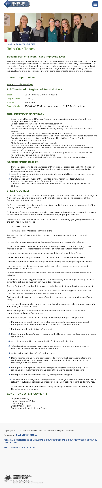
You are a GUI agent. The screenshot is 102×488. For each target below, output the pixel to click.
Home (9, 44)
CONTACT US (11, 442)
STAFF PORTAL (11, 447)
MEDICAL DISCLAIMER (67, 440)
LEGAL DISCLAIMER (46, 440)
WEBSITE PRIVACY (87, 440)
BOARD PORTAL (27, 447)
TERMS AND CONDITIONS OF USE (20, 440)
